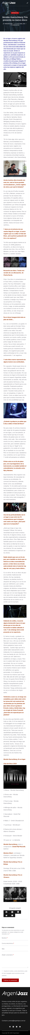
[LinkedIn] (18, 912)
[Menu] (27, 3)
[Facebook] (6, 912)
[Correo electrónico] (12, 915)
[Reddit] (6, 915)
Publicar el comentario (10, 980)
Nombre (5, 938)
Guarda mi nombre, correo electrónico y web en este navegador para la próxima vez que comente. (14, 973)
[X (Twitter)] (12, 912)
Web (3, 949)
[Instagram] (16, 1026)
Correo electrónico (8, 943)
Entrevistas (15, 13)
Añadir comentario (8, 955)
